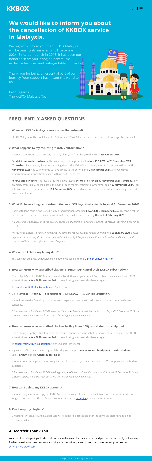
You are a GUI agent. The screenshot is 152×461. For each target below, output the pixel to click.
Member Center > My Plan (98, 258)
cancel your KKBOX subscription (33, 287)
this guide (81, 398)
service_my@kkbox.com (22, 446)
